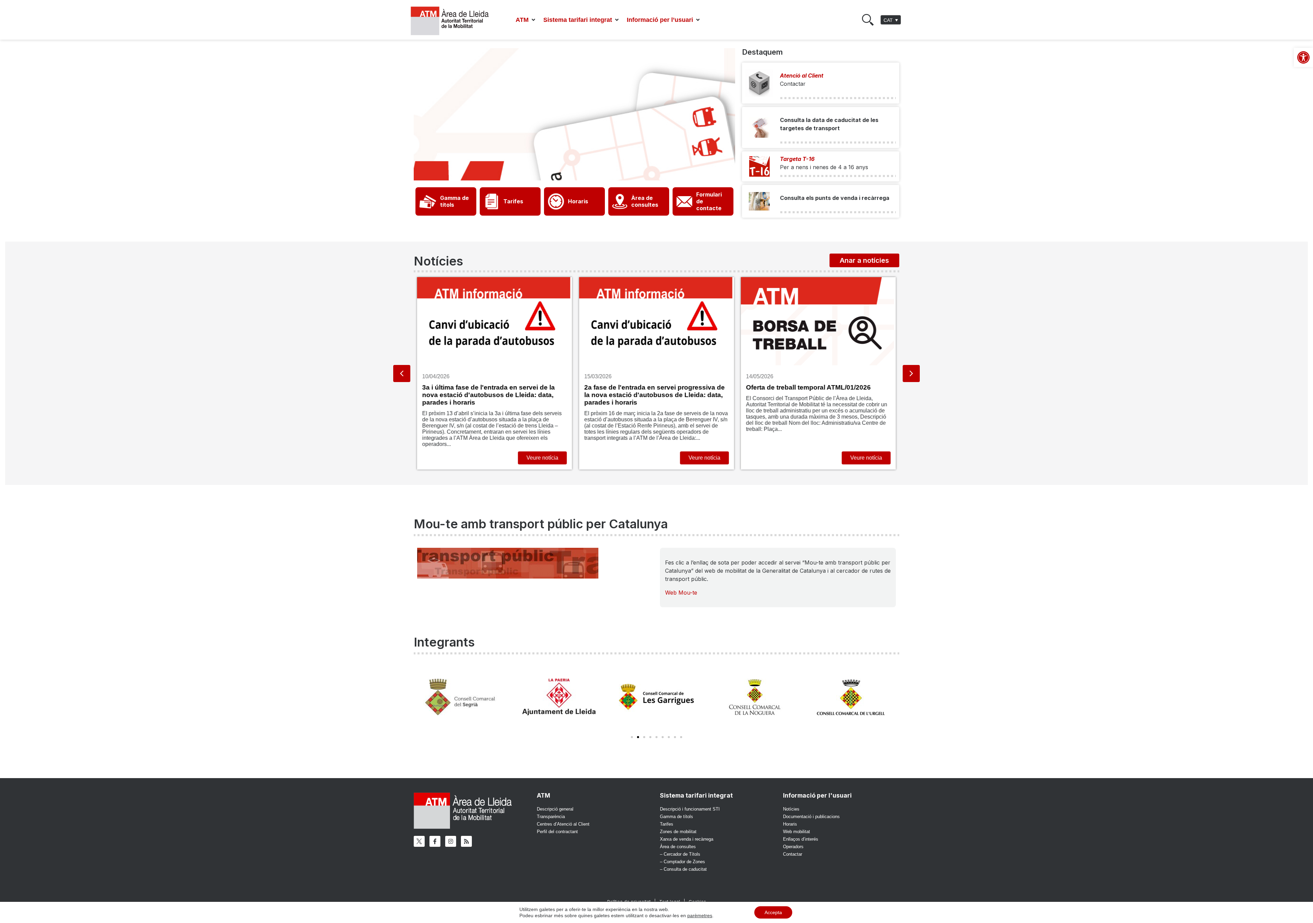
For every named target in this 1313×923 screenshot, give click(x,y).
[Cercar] (868, 20)
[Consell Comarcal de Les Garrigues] (656, 697)
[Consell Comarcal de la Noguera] (754, 697)
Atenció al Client (801, 75)
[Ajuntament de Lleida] (559, 697)
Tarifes (513, 201)
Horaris (578, 201)
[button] (526, 20)
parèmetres (699, 915)
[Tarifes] (491, 201)
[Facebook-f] (434, 841)
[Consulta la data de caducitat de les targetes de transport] (759, 127)
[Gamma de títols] (428, 201)
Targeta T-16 (797, 158)
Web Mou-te (681, 592)
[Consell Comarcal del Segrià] (461, 697)
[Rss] (466, 841)
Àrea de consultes (644, 201)
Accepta (773, 912)
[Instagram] (450, 841)
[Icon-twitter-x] (419, 841)
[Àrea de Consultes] (620, 201)
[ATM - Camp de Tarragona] (454, 21)
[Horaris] (556, 201)
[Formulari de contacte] (684, 201)
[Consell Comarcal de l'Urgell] (852, 697)
